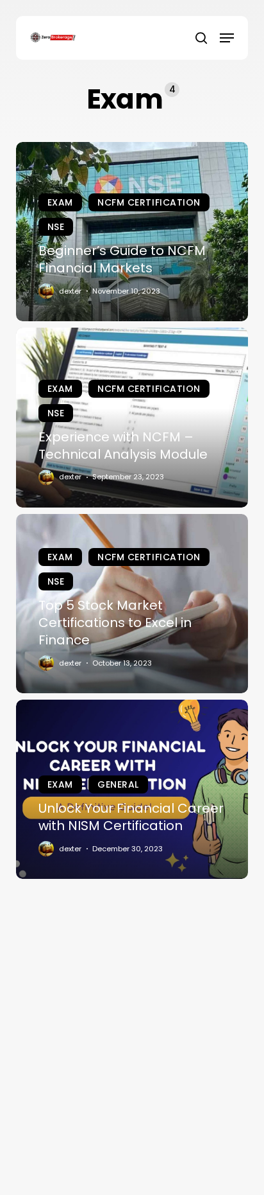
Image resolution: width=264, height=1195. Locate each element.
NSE (56, 226)
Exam (60, 202)
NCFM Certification (149, 202)
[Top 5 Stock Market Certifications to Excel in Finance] (132, 603)
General (118, 784)
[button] (227, 37)
